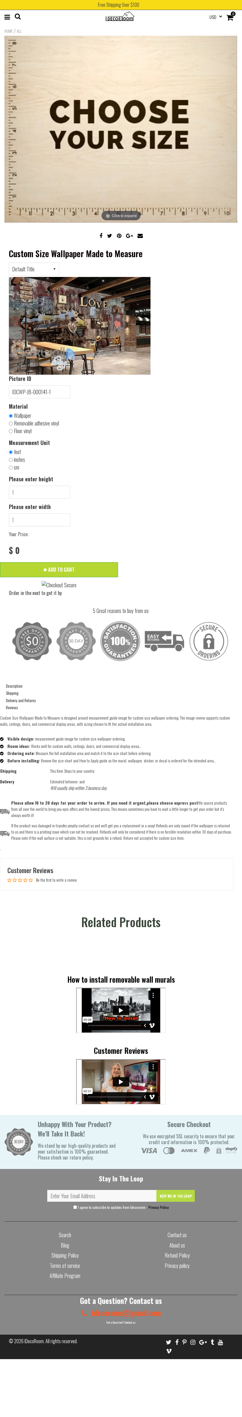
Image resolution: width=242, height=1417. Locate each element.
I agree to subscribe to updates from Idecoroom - (123, 1207)
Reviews (12, 707)
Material (18, 406)
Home (8, 31)
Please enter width (30, 507)
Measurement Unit (29, 442)
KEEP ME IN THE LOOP (176, 1196)
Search (65, 1235)
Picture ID (20, 378)
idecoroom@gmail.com (125, 1312)
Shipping (12, 693)
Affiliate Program (65, 1275)
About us (177, 1245)
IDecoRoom (34, 1341)
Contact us (177, 1235)
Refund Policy (177, 1255)
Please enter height (31, 479)
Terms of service (65, 1265)
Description (14, 686)
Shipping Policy (65, 1255)
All (19, 31)
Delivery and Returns (21, 700)
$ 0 (14, 550)
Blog (65, 1245)
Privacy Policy (158, 1207)
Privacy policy (177, 1265)
